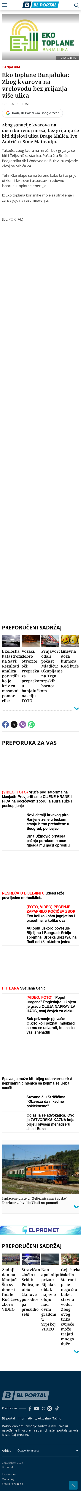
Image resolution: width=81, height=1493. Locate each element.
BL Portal (7, 1467)
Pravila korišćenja (12, 1483)
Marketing (8, 1479)
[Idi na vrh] (73, 1485)
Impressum (9, 1474)
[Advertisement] (40, 418)
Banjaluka (11, 67)
